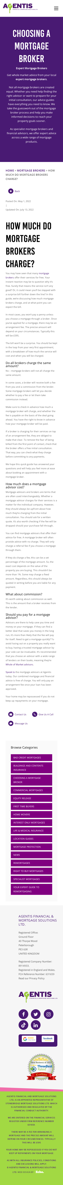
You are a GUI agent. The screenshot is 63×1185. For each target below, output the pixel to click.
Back (17, 191)
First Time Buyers (23, 806)
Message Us (21, 723)
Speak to (10, 672)
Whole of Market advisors (19, 664)
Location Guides (23, 838)
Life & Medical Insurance (28, 830)
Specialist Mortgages (26, 879)
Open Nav (56, 8)
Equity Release (22, 798)
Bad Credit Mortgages (27, 757)
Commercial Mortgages (28, 790)
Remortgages (21, 862)
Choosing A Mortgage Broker (27, 780)
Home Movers (21, 814)
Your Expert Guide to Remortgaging (26, 889)
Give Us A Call (46, 714)
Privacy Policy (37, 978)
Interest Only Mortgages (29, 822)
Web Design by (29, 1172)
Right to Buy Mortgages (28, 871)
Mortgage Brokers (31, 170)
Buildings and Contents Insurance (28, 767)
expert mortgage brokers (31, 79)
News (16, 854)
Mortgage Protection (27, 846)
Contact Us (20, 714)
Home (10, 170)
